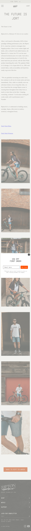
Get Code (24, 267)
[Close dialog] (29, 254)
